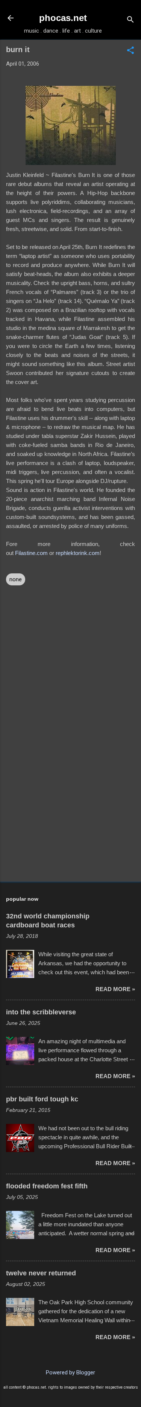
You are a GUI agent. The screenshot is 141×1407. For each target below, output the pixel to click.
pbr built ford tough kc (42, 1099)
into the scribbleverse (41, 1012)
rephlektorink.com (78, 553)
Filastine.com (31, 553)
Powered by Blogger (70, 1372)
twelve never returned (41, 1273)
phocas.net (63, 18)
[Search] (130, 20)
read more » (115, 989)
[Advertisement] (70, 817)
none (15, 579)
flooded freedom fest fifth (47, 1186)
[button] (130, 51)
